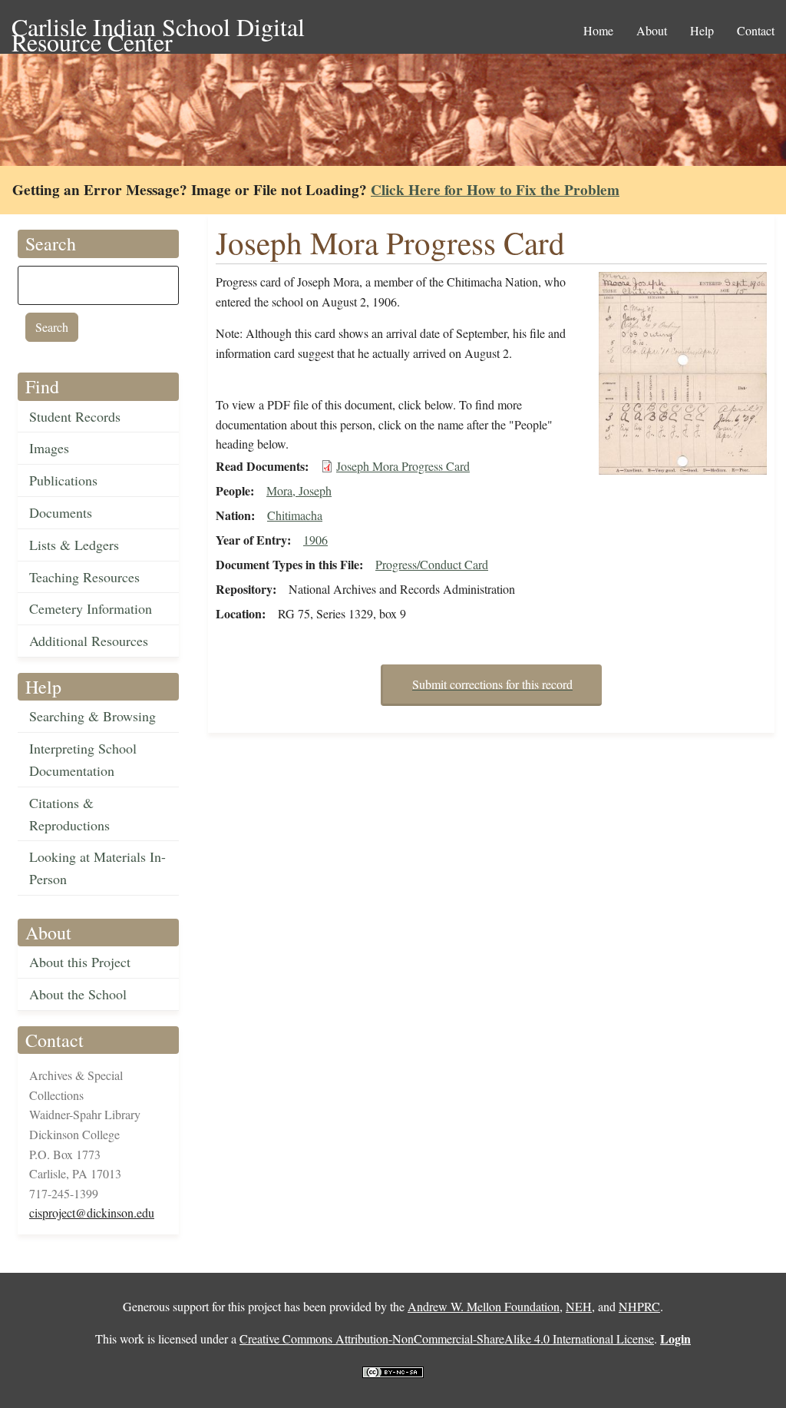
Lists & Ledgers (74, 544)
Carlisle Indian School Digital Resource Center (158, 28)
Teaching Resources (84, 577)
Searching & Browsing (92, 716)
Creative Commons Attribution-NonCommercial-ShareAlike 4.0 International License (446, 1338)
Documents (60, 512)
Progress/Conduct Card (431, 564)
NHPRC (639, 1306)
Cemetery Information (90, 608)
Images (49, 448)
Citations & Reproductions (69, 813)
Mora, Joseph (299, 490)
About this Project (79, 961)
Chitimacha (294, 515)
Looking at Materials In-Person (97, 867)
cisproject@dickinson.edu (91, 1212)
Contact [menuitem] (755, 30)
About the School (78, 994)
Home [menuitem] (598, 30)
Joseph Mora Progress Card (403, 466)
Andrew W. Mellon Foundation (484, 1306)
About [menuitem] (651, 30)
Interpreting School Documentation (83, 759)
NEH (579, 1306)
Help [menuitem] (702, 30)
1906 (315, 540)
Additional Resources (88, 640)
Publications (63, 480)
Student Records (75, 416)
